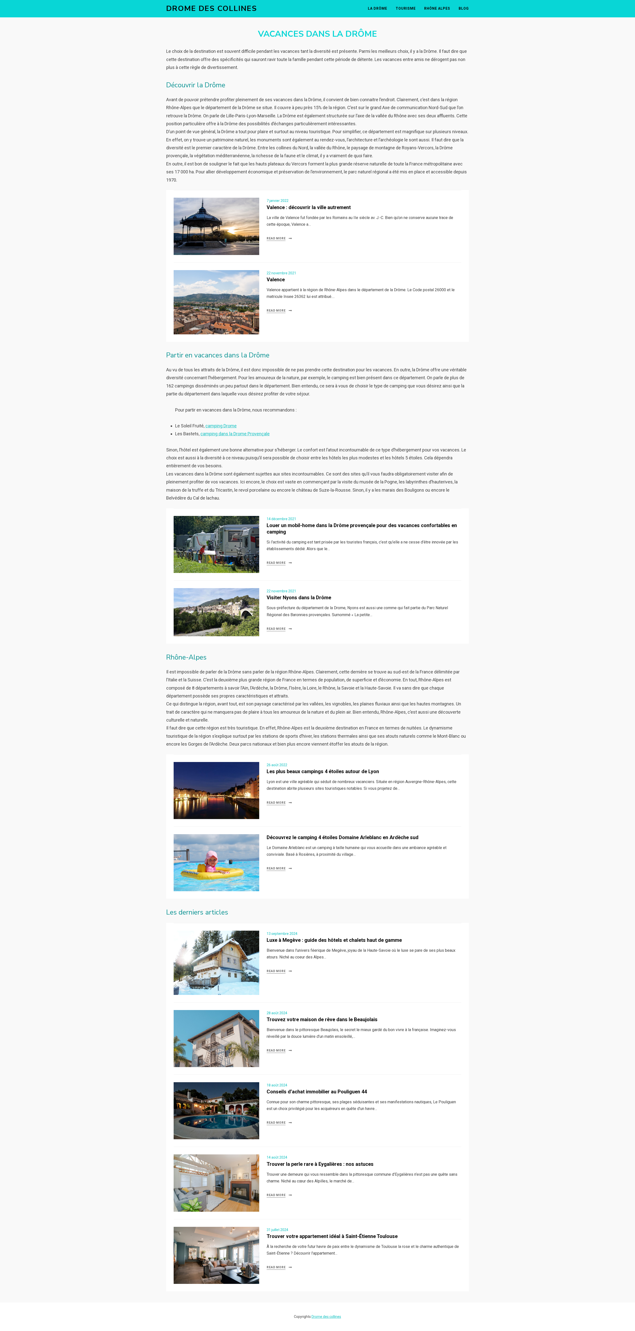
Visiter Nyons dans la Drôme (299, 598)
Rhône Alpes (437, 8)
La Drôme (377, 8)
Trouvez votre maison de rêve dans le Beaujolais (322, 1019)
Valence (276, 280)
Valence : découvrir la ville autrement (309, 207)
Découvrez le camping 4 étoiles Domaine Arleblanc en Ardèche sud (342, 837)
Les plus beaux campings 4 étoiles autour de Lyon (323, 771)
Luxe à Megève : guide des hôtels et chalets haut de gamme (334, 940)
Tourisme (406, 8)
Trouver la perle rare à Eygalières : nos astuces (320, 1164)
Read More (276, 238)
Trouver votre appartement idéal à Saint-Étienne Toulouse (332, 1236)
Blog (464, 8)
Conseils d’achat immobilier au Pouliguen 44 (317, 1092)
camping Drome (221, 425)
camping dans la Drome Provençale (235, 433)
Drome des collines (211, 8)
